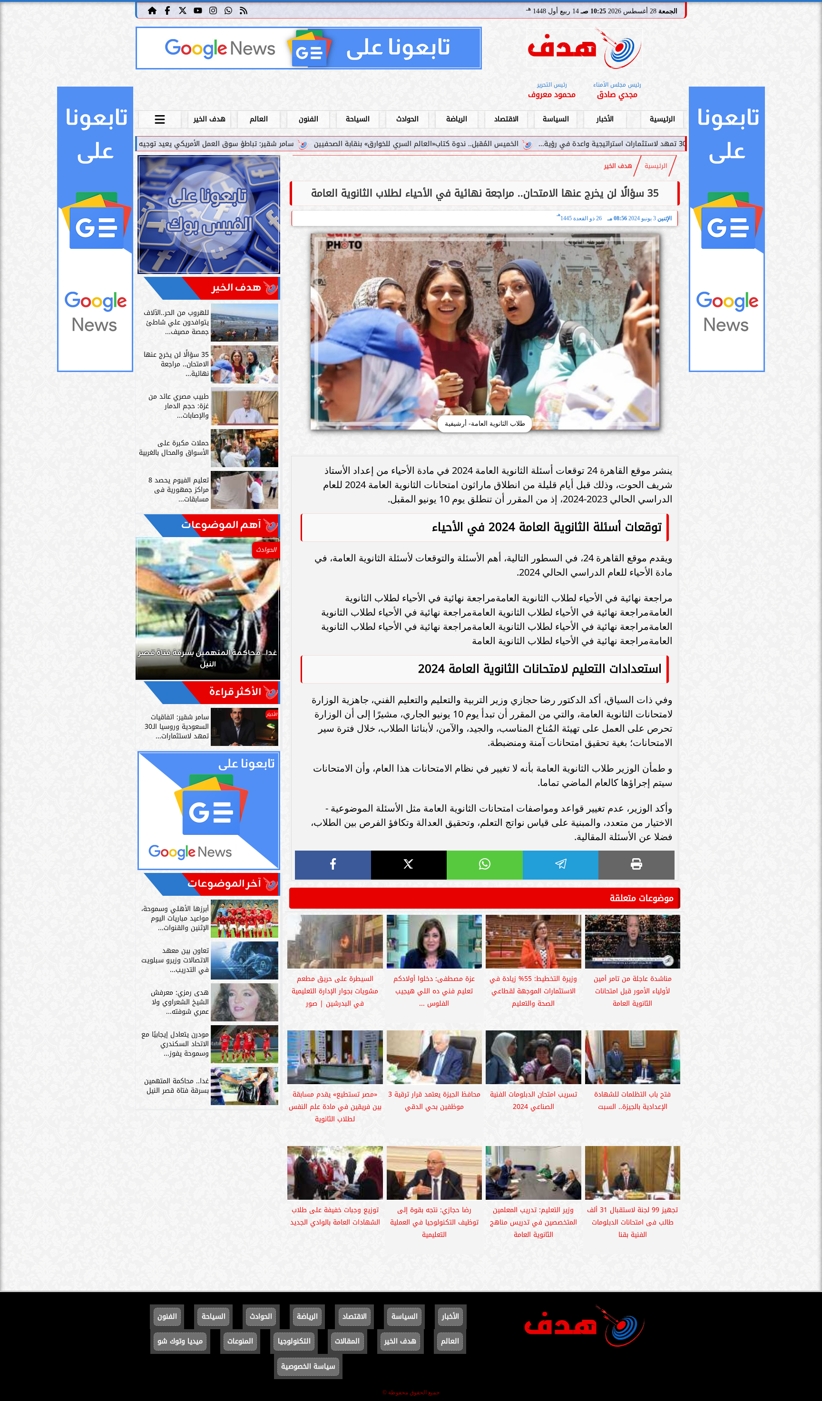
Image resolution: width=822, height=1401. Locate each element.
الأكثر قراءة (235, 692)
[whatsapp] (485, 865)
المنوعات (240, 1341)
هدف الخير (209, 119)
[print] (636, 865)
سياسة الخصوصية (308, 1366)
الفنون (308, 119)
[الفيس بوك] (167, 10)
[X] (409, 865)
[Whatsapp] (228, 10)
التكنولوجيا (294, 1341)
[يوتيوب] (198, 10)
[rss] (243, 10)
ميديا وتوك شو (180, 1341)
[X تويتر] (182, 10)
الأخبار (605, 119)
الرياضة (456, 119)
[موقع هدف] (584, 50)
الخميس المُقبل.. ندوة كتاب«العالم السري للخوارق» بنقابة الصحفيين (496, 143)
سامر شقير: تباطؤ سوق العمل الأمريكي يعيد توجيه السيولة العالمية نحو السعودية (248, 143)
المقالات (347, 1341)
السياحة (358, 119)
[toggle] (160, 118)
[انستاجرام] (213, 10)
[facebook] (333, 865)
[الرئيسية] (152, 10)
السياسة (556, 119)
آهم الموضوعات (221, 525)
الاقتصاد (506, 119)
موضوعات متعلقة (642, 898)
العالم (259, 119)
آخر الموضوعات (224, 884)
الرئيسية (662, 119)
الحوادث (407, 119)
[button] (155, 613)
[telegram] (561, 865)
